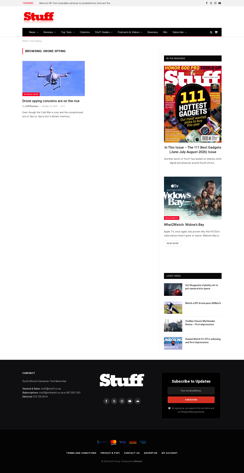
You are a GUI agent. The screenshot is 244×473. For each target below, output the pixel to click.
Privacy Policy (187, 412)
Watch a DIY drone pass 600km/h (203, 303)
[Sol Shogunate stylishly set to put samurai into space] (173, 289)
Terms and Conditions (81, 453)
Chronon (138, 461)
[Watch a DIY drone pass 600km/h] (173, 307)
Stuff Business (31, 106)
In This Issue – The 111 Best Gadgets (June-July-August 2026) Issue (192, 149)
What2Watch (171, 218)
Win (165, 32)
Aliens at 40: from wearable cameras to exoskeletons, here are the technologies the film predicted (76, 3)
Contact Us (132, 453)
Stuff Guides (102, 32)
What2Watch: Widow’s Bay (184, 225)
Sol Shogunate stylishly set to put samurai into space (201, 287)
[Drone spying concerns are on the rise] (53, 78)
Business (153, 32)
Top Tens (66, 32)
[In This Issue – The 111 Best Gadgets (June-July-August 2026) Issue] (193, 104)
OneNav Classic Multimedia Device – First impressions (200, 323)
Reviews (48, 32)
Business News (31, 94)
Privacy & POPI (110, 453)
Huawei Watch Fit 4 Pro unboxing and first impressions (202, 341)
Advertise (151, 453)
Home (25, 41)
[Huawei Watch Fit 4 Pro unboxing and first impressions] (173, 343)
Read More (173, 243)
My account (170, 453)
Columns (85, 32)
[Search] (211, 32)
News (32, 32)
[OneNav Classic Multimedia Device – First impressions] (173, 325)
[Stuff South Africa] (39, 17)
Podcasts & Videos (129, 32)
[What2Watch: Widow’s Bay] (193, 198)
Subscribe (178, 32)
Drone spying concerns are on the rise (51, 101)
